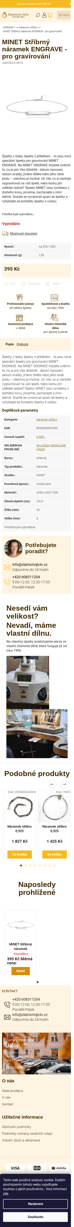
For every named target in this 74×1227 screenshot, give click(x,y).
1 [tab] (21, 865)
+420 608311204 (26, 577)
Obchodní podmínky (16, 1127)
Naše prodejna (12, 1091)
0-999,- (40, 436)
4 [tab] (35, 865)
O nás (6, 1097)
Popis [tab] (10, 344)
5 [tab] (40, 865)
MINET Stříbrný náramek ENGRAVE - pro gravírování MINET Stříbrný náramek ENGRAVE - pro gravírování (20, 946)
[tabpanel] (19, 825)
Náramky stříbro (46, 419)
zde (5, 1193)
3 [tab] (30, 865)
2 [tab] (25, 865)
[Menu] (64, 15)
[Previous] (52, 784)
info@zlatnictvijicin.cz (29, 564)
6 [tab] (44, 865)
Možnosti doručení (23, 234)
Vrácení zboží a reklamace (21, 1140)
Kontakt (7, 1104)
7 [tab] (49, 865)
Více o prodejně (16, 1066)
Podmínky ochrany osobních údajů (27, 1134)
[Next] (64, 784)
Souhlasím (35, 1217)
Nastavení (35, 1204)
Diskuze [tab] (22, 344)
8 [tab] (54, 865)
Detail (20, 971)
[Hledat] (38, 15)
